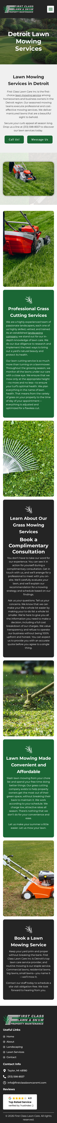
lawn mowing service (28, 95)
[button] (50, 9)
